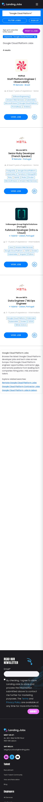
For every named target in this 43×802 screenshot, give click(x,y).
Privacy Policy (13, 702)
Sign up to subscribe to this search (10, 31)
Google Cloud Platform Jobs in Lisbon (19, 390)
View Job (16, 117)
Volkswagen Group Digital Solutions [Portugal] (21, 225)
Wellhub (21, 76)
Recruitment (8, 770)
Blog (5, 784)
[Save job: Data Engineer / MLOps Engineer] (34, 335)
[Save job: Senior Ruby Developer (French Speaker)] (34, 191)
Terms (25, 698)
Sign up (35, 20)
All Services (8, 797)
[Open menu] (37, 4)
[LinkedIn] (6, 757)
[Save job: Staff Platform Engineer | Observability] (34, 117)
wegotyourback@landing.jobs (17, 749)
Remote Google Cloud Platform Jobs (19, 382)
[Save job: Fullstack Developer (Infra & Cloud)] (34, 264)
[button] (21, 90)
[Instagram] (12, 757)
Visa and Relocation (12, 779)
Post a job (31, 31)
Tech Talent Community (13, 775)
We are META (21, 150)
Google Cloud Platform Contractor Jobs (21, 386)
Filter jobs (14, 20)
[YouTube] (17, 757)
